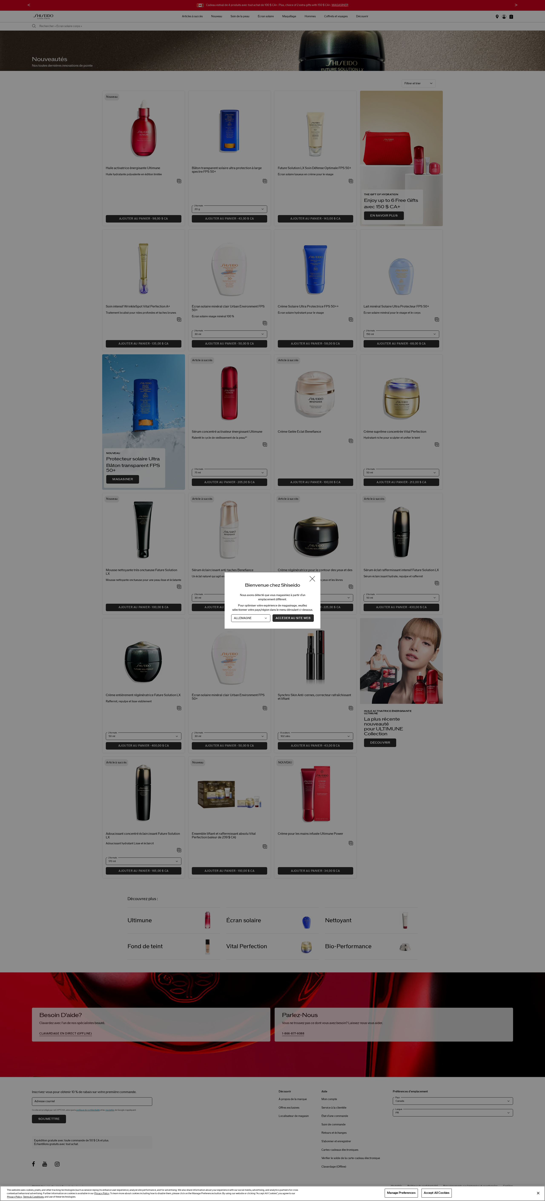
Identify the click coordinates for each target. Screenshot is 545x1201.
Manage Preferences (401, 1192)
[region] (272, 1193)
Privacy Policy (101, 1193)
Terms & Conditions (33, 1197)
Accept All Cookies (436, 1192)
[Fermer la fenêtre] (312, 579)
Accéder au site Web (293, 618)
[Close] (538, 1193)
